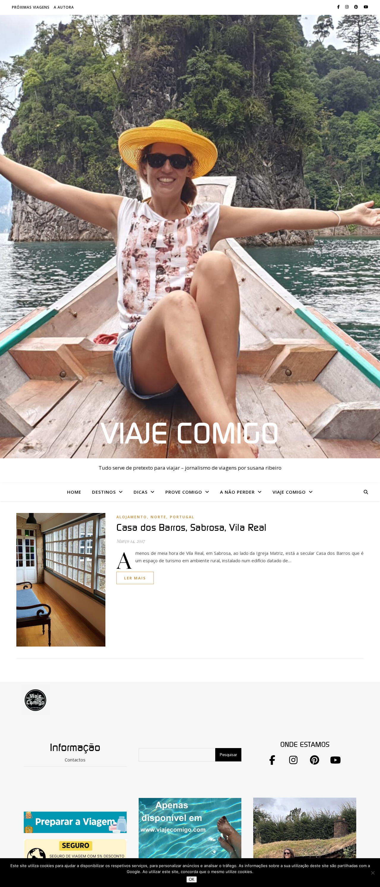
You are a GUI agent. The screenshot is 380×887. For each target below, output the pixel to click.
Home (74, 492)
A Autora (64, 7)
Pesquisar (228, 755)
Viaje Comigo (190, 434)
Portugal (182, 516)
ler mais (135, 578)
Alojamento (131, 516)
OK (191, 879)
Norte (158, 516)
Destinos (104, 492)
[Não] (373, 873)
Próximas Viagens (31, 7)
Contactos (75, 760)
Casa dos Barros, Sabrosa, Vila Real (191, 528)
